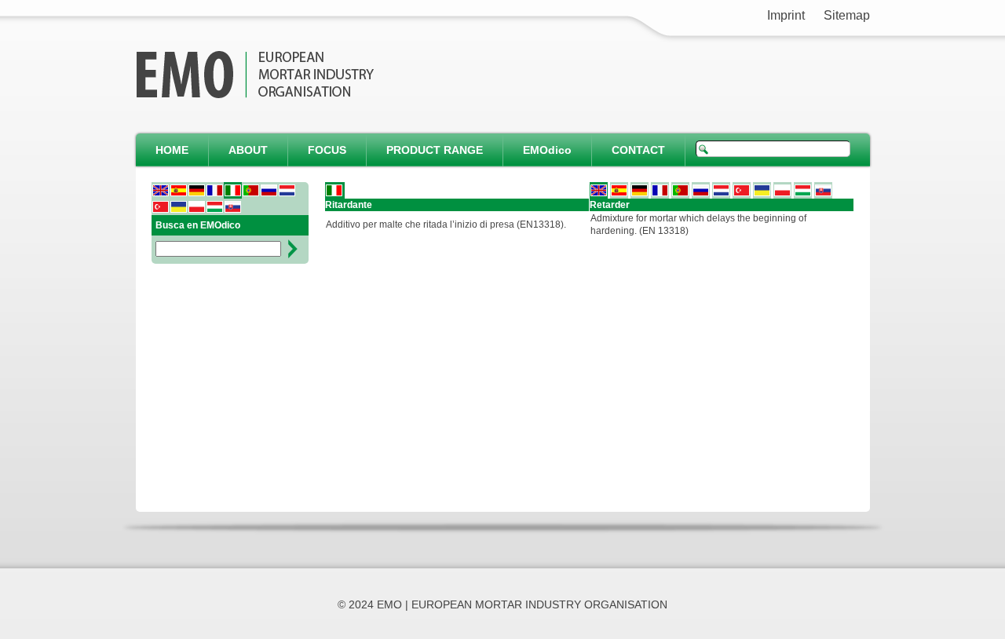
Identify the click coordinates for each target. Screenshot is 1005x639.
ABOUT (248, 150)
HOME (171, 150)
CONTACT (638, 150)
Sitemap (847, 15)
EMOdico (547, 150)
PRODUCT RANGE (434, 150)
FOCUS (327, 150)
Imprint (786, 15)
